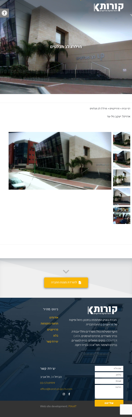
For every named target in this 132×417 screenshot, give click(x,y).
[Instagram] (64, 394)
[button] (4, 13)
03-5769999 (47, 382)
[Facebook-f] (69, 394)
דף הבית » (125, 108)
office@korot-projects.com (56, 388)
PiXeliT (72, 406)
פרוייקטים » (113, 108)
